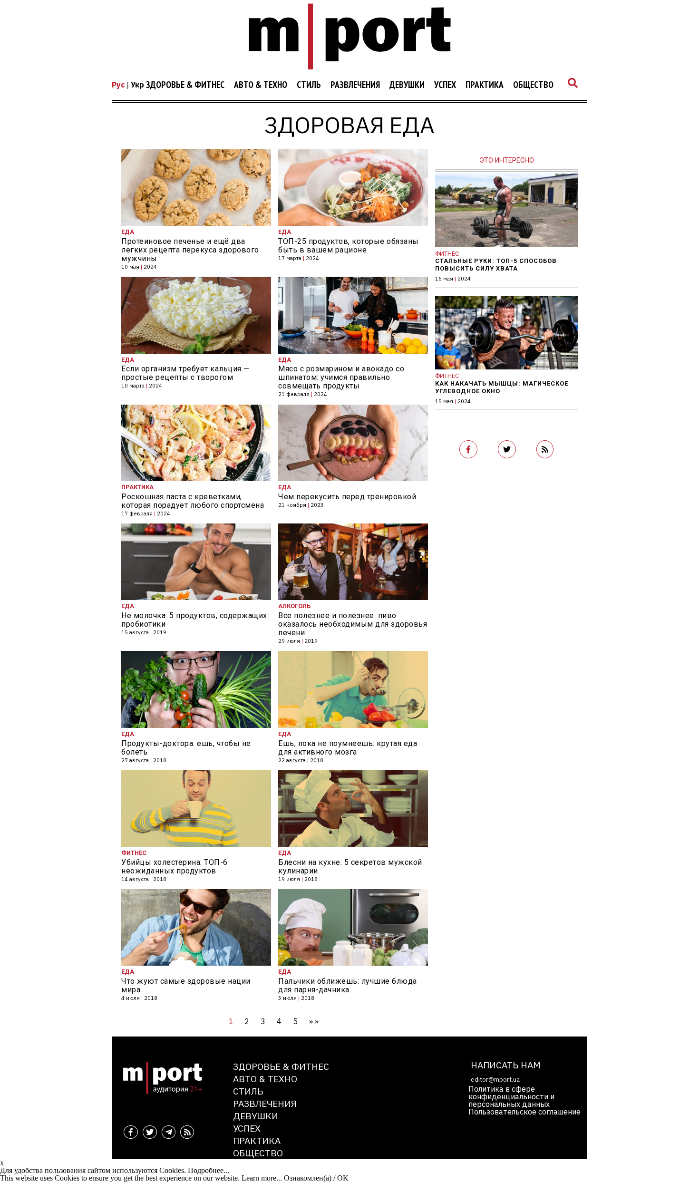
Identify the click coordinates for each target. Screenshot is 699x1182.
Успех (445, 85)
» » (314, 1021)
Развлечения (355, 85)
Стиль (309, 85)
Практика (485, 85)
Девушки (407, 85)
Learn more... (262, 1178)
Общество (533, 85)
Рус (118, 84)
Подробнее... (208, 1170)
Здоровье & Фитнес (185, 85)
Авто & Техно (260, 85)
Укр (137, 84)
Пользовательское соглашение (524, 1111)
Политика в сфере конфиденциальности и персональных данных (511, 1096)
